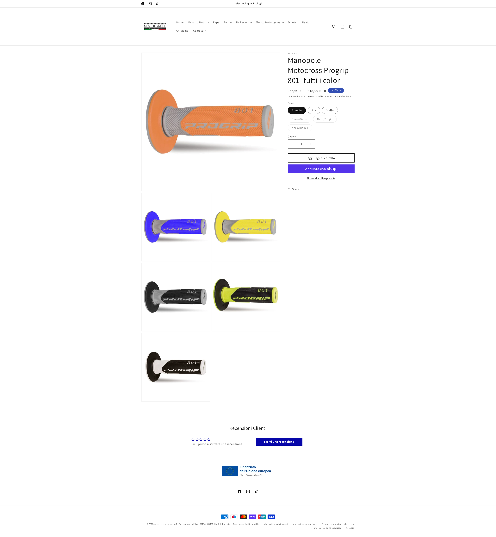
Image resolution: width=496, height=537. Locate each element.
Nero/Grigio (327, 120)
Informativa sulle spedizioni (327, 528)
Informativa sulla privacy (305, 524)
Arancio (297, 110)
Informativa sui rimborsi (275, 524)
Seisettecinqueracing (165, 524)
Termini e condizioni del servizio (338, 524)
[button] (198, 22)
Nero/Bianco (302, 128)
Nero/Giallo (301, 120)
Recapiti (350, 528)
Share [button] (295, 189)
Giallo (330, 110)
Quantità (293, 136)
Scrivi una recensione (279, 442)
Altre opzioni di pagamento (321, 178)
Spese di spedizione (317, 96)
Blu (314, 110)
